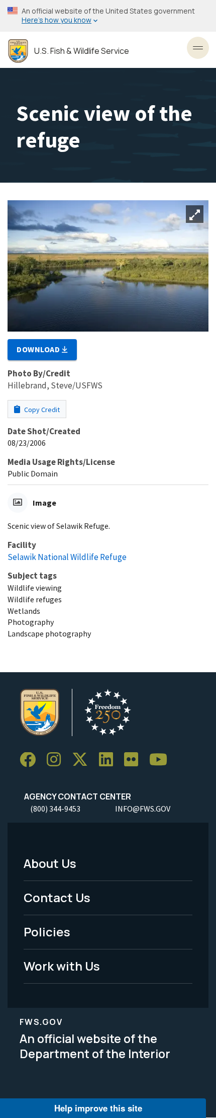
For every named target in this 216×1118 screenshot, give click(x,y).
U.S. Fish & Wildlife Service (81, 51)
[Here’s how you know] (108, 16)
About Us (50, 863)
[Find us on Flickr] (134, 760)
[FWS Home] (18, 51)
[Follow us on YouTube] (161, 760)
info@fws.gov (142, 809)
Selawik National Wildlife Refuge (67, 557)
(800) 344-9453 (55, 809)
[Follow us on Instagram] (57, 760)
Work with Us (62, 965)
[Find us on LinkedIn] (109, 760)
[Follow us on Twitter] (83, 760)
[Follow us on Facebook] (31, 760)
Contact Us (57, 897)
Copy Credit (41, 409)
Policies (47, 931)
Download (39, 349)
